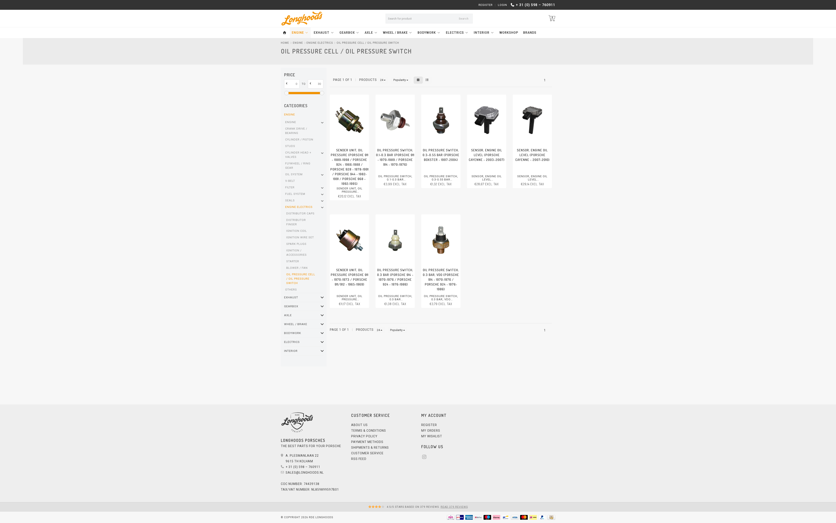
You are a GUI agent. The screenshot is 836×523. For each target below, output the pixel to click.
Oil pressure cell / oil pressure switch (300, 279)
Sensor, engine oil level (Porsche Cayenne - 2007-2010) (532, 155)
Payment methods (367, 442)
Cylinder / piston (299, 139)
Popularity (399, 80)
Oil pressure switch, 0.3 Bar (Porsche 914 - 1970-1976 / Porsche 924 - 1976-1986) (395, 277)
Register (486, 5)
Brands (529, 32)
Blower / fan (297, 267)
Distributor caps (300, 213)
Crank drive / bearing (296, 131)
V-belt (290, 180)
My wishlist (431, 436)
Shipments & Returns (370, 447)
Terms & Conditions (368, 430)
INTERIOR (481, 32)
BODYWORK (427, 32)
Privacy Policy (364, 436)
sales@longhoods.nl (305, 472)
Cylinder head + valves (298, 155)
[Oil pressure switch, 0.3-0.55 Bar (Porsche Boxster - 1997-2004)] (440, 120)
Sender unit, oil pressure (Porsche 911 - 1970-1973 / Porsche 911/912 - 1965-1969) (349, 277)
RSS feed (358, 459)
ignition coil (296, 230)
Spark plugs (296, 244)
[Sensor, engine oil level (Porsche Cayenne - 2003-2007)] (486, 120)
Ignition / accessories (296, 252)
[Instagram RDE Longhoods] (425, 457)
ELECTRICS (455, 32)
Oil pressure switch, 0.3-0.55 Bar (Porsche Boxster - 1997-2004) (441, 155)
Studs (290, 146)
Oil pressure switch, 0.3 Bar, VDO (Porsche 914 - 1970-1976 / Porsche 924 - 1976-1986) (441, 279)
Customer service (367, 453)
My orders (430, 430)
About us (359, 425)
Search (463, 18)
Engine (290, 122)
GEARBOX (347, 32)
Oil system (294, 174)
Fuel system (295, 193)
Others (291, 289)
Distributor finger (296, 222)
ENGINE (298, 32)
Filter (290, 187)
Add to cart (347, 203)
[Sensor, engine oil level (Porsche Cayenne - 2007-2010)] (532, 120)
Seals (290, 200)
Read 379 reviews (454, 506)
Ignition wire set (300, 237)
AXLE (369, 32)
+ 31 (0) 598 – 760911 (535, 5)
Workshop (508, 32)
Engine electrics (299, 207)
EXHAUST (321, 32)
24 (382, 80)
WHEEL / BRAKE (395, 32)
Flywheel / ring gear (297, 165)
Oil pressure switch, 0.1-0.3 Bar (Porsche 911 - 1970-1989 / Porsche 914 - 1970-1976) (395, 157)
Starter (292, 261)
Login (502, 5)
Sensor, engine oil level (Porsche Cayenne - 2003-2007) (486, 155)
